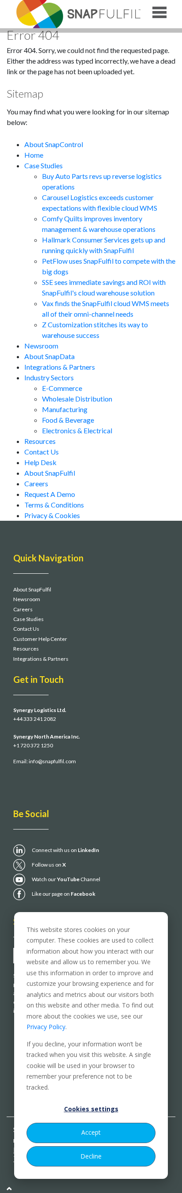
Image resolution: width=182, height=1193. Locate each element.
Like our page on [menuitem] (63, 893)
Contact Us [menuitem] (26, 628)
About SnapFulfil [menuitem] (32, 589)
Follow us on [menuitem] (49, 864)
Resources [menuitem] (26, 648)
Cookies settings (91, 1109)
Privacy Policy (46, 1027)
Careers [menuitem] (23, 609)
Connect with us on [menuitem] (65, 850)
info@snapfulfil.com (52, 761)
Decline (91, 1156)
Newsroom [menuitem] (26, 599)
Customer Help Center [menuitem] (40, 639)
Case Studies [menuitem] (28, 619)
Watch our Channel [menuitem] (66, 879)
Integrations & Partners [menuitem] (40, 658)
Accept (91, 1132)
